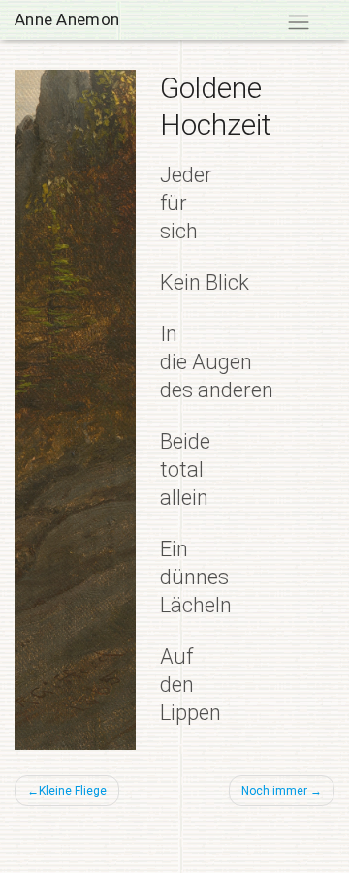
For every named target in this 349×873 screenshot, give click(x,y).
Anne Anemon (67, 19)
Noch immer (274, 790)
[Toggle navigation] (298, 23)
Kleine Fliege (73, 790)
